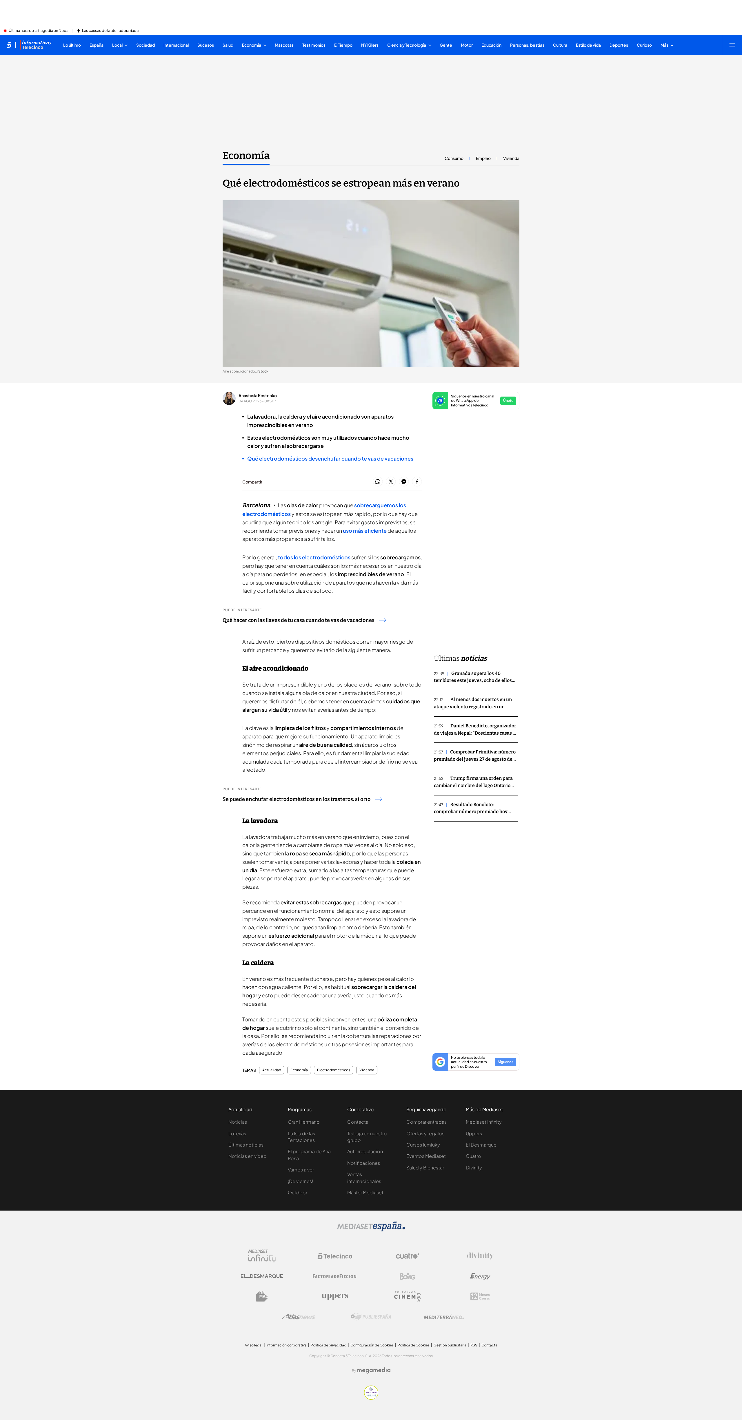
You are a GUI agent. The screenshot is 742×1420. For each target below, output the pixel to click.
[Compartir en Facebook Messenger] (404, 482)
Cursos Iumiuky (423, 1145)
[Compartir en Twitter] (391, 482)
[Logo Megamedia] (373, 1370)
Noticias (237, 1122)
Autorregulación (365, 1151)
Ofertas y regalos (425, 1133)
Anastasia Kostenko (258, 395)
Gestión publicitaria (450, 1345)
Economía (246, 155)
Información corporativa (286, 1345)
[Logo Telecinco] (334, 1256)
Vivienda (511, 158)
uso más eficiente (365, 530)
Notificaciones (363, 1163)
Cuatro (473, 1156)
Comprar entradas (426, 1122)
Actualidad (271, 1070)
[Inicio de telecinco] (9, 45)
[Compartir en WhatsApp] (378, 482)
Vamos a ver (301, 1170)
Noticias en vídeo (247, 1156)
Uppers (474, 1133)
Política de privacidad (328, 1345)
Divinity (474, 1168)
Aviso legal (253, 1345)
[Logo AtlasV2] (298, 1316)
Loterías (237, 1133)
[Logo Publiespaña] (371, 1317)
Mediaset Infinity (484, 1122)
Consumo (454, 158)
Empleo (483, 158)
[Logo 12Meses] (480, 1296)
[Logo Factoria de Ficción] (335, 1276)
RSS (473, 1345)
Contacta (357, 1122)
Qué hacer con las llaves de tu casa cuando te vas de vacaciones (298, 620)
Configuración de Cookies (372, 1345)
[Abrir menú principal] (732, 45)
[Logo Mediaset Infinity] (262, 1256)
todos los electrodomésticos (314, 557)
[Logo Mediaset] (371, 1229)
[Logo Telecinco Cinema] (407, 1296)
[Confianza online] (371, 1398)
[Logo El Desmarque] (262, 1276)
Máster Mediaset (365, 1192)
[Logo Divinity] (480, 1256)
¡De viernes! (300, 1181)
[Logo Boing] (407, 1276)
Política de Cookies (414, 1345)
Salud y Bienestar (425, 1168)
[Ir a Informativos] (36, 45)
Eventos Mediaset (426, 1156)
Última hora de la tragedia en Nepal (39, 30)
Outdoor (297, 1192)
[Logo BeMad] (262, 1296)
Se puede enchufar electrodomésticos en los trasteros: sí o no (296, 799)
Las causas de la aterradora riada (110, 30)
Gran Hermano (304, 1122)
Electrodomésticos (333, 1070)
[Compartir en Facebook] (417, 482)
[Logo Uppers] (335, 1296)
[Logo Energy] (480, 1276)
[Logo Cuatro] (407, 1256)
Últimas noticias (245, 1145)
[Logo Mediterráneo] (443, 1317)
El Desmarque (481, 1145)
